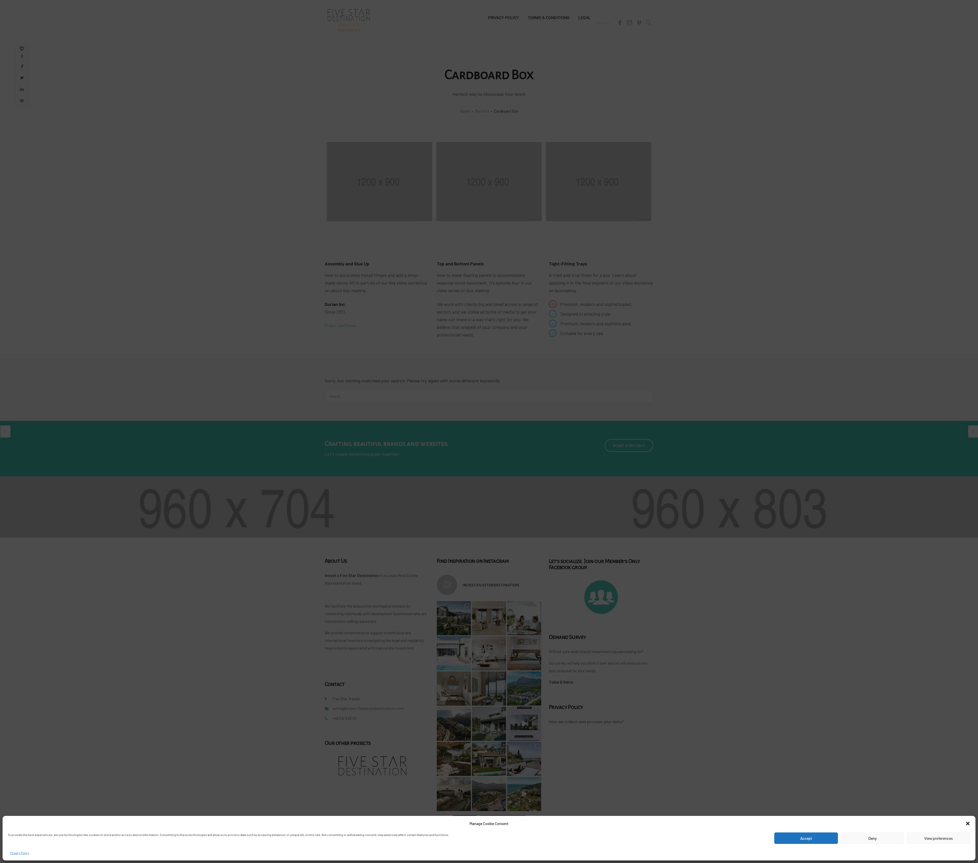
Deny (872, 838)
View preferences (938, 838)
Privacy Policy (19, 853)
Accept (806, 838)
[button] (967, 823)
